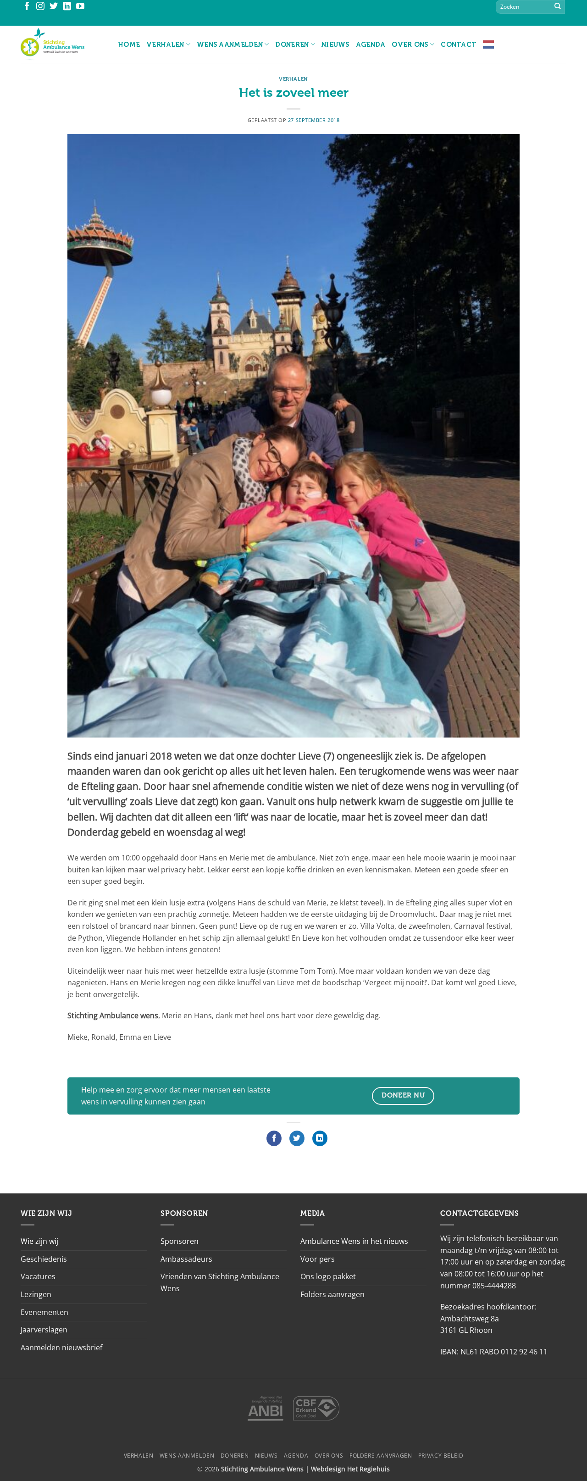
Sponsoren (180, 1241)
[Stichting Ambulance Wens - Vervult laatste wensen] (63, 44)
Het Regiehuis (368, 1468)
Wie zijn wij (39, 1241)
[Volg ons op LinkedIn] (67, 6)
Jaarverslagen (44, 1330)
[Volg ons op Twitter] (54, 6)
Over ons (410, 44)
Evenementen (44, 1312)
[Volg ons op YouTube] (80, 6)
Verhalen (165, 44)
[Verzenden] (558, 7)
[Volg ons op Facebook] (27, 6)
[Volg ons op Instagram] (40, 6)
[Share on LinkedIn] (319, 1138)
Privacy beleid (441, 1455)
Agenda (371, 44)
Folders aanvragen (332, 1294)
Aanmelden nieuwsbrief (61, 1347)
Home (129, 44)
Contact (458, 44)
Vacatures (38, 1276)
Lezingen (36, 1294)
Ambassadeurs (186, 1259)
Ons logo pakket (328, 1276)
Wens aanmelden (230, 44)
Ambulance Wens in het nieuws (354, 1241)
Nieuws (335, 44)
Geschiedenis (44, 1259)
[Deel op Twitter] (297, 1138)
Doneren (292, 44)
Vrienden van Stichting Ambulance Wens (220, 1282)
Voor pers (317, 1259)
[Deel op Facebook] (274, 1138)
